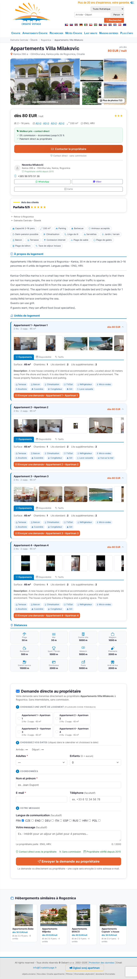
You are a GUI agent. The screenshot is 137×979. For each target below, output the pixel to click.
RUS (76, 820)
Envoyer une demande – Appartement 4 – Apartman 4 (48, 615)
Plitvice (69, 974)
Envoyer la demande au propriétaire (71, 861)
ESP (66, 820)
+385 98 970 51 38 (29, 176)
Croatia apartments (55, 974)
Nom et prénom (27, 778)
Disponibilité (45, 357)
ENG (38, 820)
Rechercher (115, 20)
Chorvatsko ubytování (84, 974)
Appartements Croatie (34, 33)
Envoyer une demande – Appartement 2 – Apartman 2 (48, 464)
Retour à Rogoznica (24, 216)
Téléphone (82, 792)
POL (95, 820)
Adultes (22, 756)
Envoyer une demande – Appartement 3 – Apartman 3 (48, 533)
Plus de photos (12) (112, 100)
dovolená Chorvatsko (105, 974)
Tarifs (61, 357)
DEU (48, 820)
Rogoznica (46, 40)
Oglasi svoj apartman (86, 967)
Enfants (81, 756)
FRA (19, 820)
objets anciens (28, 974)
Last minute (90, 33)
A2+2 (38, 123)
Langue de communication (39, 815)
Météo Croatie (73, 33)
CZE (28, 820)
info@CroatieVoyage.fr (45, 967)
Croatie (15, 33)
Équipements (25, 357)
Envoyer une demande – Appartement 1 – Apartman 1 (48, 395)
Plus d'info (126, 33)
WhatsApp (43, 181)
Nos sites (41, 974)
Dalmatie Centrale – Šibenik (24, 40)
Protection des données (101, 962)
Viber (98, 181)
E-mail (21, 792)
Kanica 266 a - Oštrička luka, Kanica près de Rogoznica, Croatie (49, 54)
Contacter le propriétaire (70, 149)
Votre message (31, 827)
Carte (70, 189)
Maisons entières (108, 33)
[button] (68, 205)
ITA (57, 820)
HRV (85, 820)
